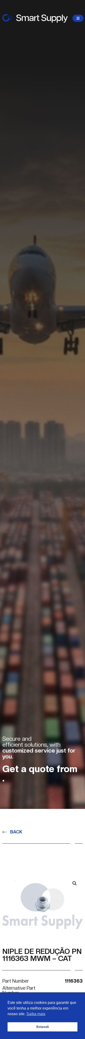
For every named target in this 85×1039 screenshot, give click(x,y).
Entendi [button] (42, 1027)
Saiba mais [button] (35, 1014)
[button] (74, 883)
